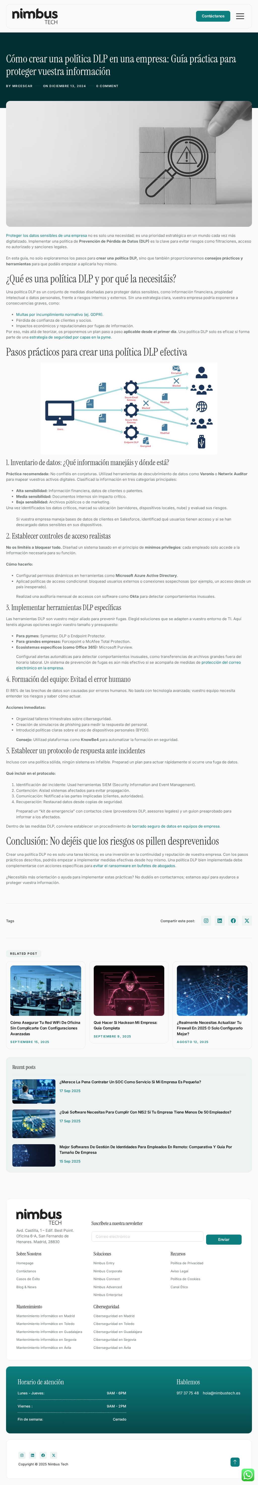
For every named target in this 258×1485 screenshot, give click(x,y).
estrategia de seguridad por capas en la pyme (70, 337)
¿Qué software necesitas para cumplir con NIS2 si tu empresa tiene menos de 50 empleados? (145, 1112)
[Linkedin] (220, 921)
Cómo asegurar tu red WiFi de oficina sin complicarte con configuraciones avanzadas (45, 1028)
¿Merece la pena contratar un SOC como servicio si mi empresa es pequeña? (130, 1082)
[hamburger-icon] (240, 16)
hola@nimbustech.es (221, 1393)
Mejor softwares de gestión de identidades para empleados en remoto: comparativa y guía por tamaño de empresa (145, 1149)
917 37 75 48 (188, 1393)
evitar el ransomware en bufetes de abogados (134, 865)
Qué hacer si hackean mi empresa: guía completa (126, 1025)
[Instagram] (206, 921)
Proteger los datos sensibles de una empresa (46, 235)
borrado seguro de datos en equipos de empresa (175, 826)
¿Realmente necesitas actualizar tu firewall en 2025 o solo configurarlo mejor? (210, 1028)
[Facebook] (233, 921)
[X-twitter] (247, 921)
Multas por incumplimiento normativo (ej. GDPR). (59, 314)
